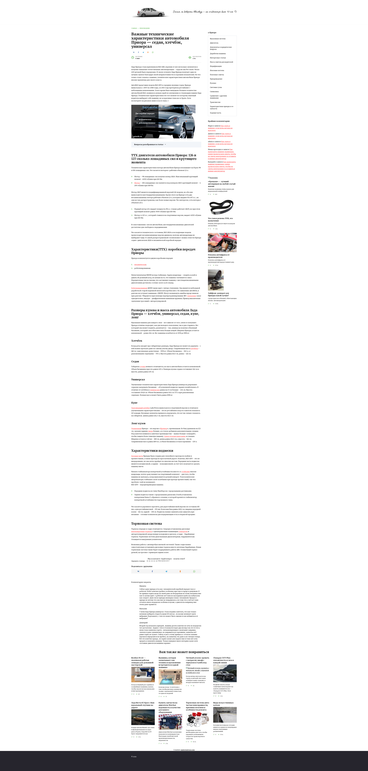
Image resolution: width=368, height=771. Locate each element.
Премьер (163, 428)
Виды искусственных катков (223, 704)
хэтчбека (194, 348)
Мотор (137, 183)
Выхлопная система (217, 39)
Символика (214, 92)
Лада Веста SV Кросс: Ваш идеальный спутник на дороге (142, 705)
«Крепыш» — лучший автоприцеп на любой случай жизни (221, 183)
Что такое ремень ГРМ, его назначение (220, 219)
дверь (150, 431)
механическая (140, 265)
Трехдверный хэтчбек (140, 408)
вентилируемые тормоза (141, 531)
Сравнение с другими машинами (218, 97)
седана (142, 367)
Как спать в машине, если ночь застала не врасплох (220, 128)
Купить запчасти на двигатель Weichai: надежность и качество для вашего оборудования (169, 707)
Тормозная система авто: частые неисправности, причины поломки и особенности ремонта (197, 706)
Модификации (216, 66)
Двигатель (214, 43)
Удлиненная (136, 428)
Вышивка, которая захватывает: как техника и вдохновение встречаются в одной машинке (170, 662)
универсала (155, 390)
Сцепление (191, 296)
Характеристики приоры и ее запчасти (221, 108)
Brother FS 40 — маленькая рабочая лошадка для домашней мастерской (142, 661)
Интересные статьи (218, 58)
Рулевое (213, 83)
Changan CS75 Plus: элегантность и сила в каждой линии (223, 660)
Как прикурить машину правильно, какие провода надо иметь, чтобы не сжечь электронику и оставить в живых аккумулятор (222, 154)
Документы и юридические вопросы (221, 48)
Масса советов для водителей (221, 62)
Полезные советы (217, 75)
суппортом (183, 531)
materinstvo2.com (188, 750)
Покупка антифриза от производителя (219, 256)
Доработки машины (218, 54)
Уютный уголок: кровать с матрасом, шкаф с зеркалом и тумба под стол (197, 661)
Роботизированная (139, 288)
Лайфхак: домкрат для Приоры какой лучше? (218, 294)
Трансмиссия (215, 102)
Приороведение (216, 79)
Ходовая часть (137, 456)
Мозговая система (217, 70)
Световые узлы (216, 87)
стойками (186, 472)
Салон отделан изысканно (175, 436)
